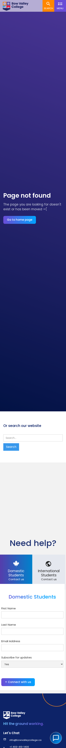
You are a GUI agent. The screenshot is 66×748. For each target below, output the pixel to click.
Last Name (8, 625)
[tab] (16, 572)
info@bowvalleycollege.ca (25, 740)
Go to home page (19, 220)
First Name (8, 608)
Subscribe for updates (16, 657)
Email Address (10, 641)
